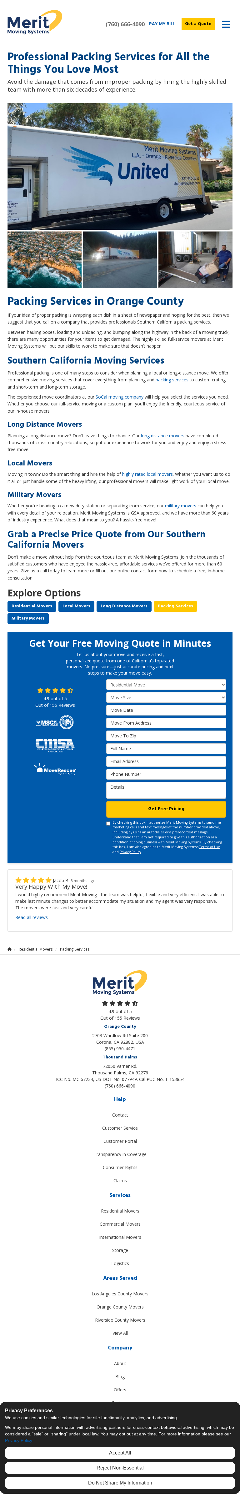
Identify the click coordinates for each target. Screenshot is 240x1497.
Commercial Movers (120, 1224)
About (120, 1363)
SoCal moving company (119, 397)
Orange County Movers (120, 1307)
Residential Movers (32, 606)
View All (120, 1333)
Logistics (120, 1263)
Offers (120, 1390)
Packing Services (175, 606)
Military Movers (28, 618)
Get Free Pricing (166, 809)
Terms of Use (209, 847)
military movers (180, 506)
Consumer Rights (120, 1167)
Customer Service (120, 1128)
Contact (120, 1115)
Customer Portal (120, 1141)
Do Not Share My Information (120, 1482)
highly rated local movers (147, 474)
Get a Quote (198, 24)
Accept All (120, 1452)
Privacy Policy (130, 852)
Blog (120, 1376)
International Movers (120, 1237)
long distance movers (162, 436)
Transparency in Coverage (120, 1154)
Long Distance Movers (124, 606)
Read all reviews (31, 917)
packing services (172, 380)
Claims (120, 1180)
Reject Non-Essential (120, 1467)
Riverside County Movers (120, 1320)
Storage (120, 1250)
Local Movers (76, 606)
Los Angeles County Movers (120, 1294)
